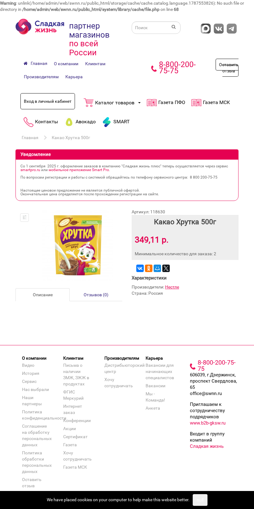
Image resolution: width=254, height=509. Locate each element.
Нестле (172, 286)
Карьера (74, 76)
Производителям (41, 76)
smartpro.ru (30, 170)
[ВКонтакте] (140, 268)
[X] (166, 268)
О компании (66, 63)
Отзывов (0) (96, 294)
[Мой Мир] (157, 268)
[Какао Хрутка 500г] (24, 217)
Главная (30, 137)
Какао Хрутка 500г (71, 137)
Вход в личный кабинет (48, 101)
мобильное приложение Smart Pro (79, 170)
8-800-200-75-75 (177, 67)
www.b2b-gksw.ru (208, 423)
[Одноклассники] (148, 268)
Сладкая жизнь (207, 446)
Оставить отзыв (229, 67)
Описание (43, 294)
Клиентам (95, 63)
